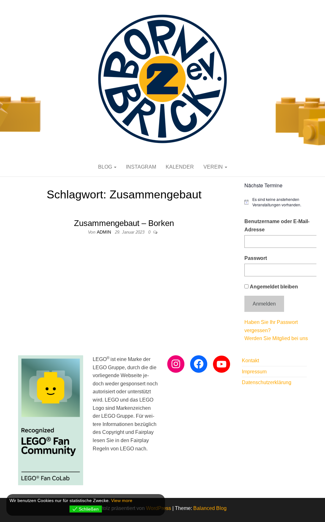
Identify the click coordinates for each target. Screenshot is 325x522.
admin (104, 232)
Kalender (180, 167)
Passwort (255, 258)
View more (121, 500)
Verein (213, 167)
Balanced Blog (210, 508)
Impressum (254, 371)
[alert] (278, 202)
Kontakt (250, 360)
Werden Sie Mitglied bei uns (276, 338)
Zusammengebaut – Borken (124, 223)
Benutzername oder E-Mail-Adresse (276, 225)
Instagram (141, 167)
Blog (105, 167)
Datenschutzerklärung (266, 382)
